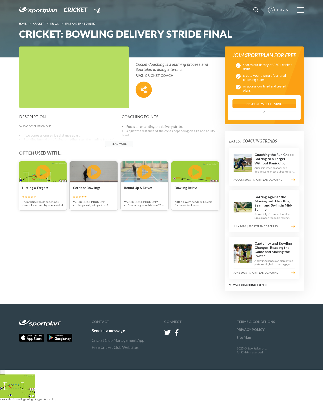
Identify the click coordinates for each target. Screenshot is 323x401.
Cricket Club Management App (118, 340)
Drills (54, 23)
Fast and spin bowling (80, 23)
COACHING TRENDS (254, 285)
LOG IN (283, 10)
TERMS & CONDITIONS (256, 321)
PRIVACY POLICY (251, 329)
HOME (23, 23)
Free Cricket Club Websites (115, 347)
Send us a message (108, 330)
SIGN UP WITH (264, 104)
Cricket (38, 23)
